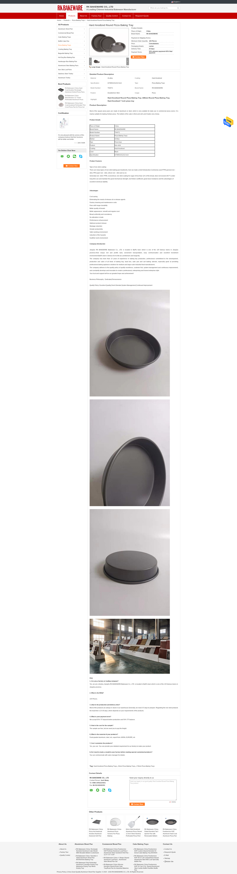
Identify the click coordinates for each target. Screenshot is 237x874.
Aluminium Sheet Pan (65, 29)
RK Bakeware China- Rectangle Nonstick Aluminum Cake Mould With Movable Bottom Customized (87, 851)
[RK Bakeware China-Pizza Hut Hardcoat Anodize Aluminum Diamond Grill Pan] (97, 822)
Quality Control (112, 16)
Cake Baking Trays (64, 37)
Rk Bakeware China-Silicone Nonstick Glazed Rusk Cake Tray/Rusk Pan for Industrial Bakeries (116, 866)
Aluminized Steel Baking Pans (68, 65)
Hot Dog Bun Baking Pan (66, 57)
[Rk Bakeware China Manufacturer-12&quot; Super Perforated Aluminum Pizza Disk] (61, 97)
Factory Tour (96, 16)
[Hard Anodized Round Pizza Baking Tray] (109, 42)
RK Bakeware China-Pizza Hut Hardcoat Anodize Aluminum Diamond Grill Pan (96, 832)
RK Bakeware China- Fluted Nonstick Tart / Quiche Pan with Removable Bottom (151, 832)
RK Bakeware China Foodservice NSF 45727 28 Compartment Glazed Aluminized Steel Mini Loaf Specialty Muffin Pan (146, 858)
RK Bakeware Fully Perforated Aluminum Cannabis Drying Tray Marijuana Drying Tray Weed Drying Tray (87, 865)
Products (71, 16)
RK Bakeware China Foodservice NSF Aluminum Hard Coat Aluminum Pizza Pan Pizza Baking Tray (170, 833)
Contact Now (140, 57)
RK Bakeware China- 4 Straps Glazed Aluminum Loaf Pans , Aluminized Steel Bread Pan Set (116, 859)
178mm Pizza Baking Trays (145, 766)
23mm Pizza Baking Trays (126, 766)
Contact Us (126, 16)
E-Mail (166, 855)
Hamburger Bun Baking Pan (67, 61)
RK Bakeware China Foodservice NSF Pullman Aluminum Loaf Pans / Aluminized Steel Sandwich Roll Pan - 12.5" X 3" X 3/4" (116, 852)
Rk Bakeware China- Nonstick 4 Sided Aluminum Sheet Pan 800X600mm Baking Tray (87, 857)
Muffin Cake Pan (63, 41)
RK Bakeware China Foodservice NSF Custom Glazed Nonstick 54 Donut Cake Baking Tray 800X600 (145, 851)
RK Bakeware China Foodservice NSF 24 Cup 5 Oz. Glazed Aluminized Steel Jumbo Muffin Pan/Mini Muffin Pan (146, 867)
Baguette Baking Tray (65, 53)
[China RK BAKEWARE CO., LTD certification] (64, 123)
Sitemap (167, 858)
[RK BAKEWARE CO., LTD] (70, 8)
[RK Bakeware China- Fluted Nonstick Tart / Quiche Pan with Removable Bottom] (152, 822)
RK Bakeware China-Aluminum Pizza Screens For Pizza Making (114, 832)
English (176, 2)
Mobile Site (169, 861)
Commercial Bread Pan (66, 33)
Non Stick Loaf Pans (65, 69)
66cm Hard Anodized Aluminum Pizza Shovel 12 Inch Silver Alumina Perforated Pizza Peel (134, 832)
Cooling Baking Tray (65, 49)
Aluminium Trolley (64, 78)
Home (61, 16)
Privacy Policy (61, 872)
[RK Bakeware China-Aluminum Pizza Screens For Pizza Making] (115, 822)
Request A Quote (142, 16)
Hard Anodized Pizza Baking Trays (105, 766)
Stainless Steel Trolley (65, 74)
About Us (83, 16)
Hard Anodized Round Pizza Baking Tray (115, 67)
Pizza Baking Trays (78, 20)
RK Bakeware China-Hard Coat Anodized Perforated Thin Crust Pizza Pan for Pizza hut (75, 105)
